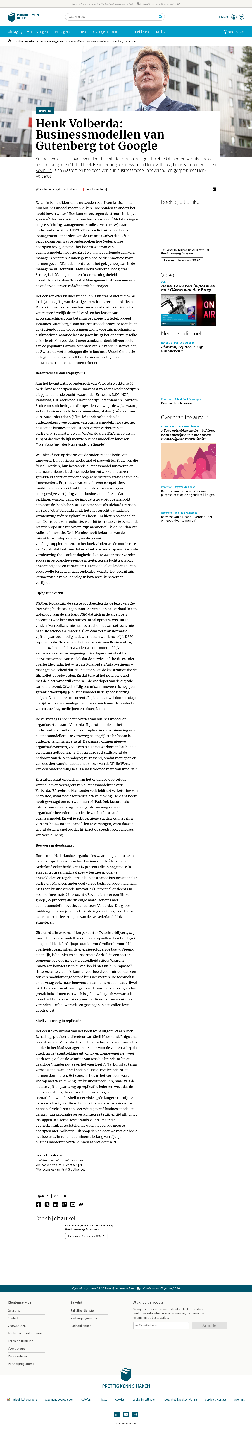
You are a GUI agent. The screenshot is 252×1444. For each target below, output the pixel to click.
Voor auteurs (16, 1348)
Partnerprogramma (21, 1364)
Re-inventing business (113, 164)
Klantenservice (19, 1302)
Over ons (14, 1310)
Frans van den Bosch (192, 164)
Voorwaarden (17, 1326)
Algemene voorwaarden (59, 1399)
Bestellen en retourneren (25, 1333)
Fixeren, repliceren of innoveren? (182, 349)
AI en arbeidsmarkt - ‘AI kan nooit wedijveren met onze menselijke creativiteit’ (188, 435)
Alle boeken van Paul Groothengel (59, 1165)
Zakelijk (76, 1302)
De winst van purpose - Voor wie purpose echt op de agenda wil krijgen (188, 493)
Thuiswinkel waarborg (24, 1399)
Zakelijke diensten (83, 1310)
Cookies (120, 1399)
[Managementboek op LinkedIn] (117, 1414)
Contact (13, 1318)
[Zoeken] (160, 17)
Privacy (103, 1399)
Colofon (86, 1399)
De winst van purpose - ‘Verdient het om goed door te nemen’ (186, 518)
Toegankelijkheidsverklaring (180, 1399)
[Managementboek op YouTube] (126, 1414)
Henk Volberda (158, 164)
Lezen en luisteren (20, 1341)
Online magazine (25, 41)
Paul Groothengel (50, 189)
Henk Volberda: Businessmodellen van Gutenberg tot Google (102, 41)
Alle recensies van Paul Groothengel (60, 1169)
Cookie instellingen (144, 1399)
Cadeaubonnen (81, 1326)
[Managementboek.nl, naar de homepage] (24, 21)
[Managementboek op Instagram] (135, 1414)
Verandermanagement (52, 41)
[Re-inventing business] (174, 225)
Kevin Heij (44, 170)
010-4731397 (236, 31)
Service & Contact (215, 1399)
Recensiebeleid (18, 1356)
